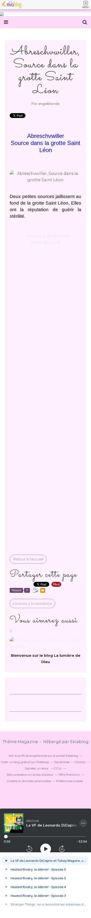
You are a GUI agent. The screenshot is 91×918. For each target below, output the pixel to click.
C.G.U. (58, 768)
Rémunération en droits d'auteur (30, 774)
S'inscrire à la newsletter (32, 603)
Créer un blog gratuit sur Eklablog (25, 762)
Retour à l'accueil (28, 559)
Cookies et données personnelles (29, 781)
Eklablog (79, 741)
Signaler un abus (37, 768)
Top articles (61, 762)
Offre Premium (69, 774)
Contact (80, 762)
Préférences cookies (69, 781)
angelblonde (38, 755)
